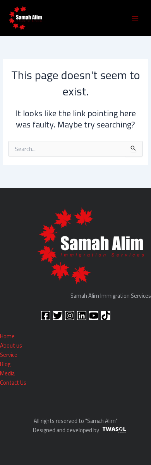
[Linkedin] (81, 315)
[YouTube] (93, 315)
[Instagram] (69, 315)
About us (11, 345)
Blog (5, 364)
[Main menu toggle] (135, 18)
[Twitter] (57, 315)
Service (8, 355)
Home (7, 336)
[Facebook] (45, 315)
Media (7, 373)
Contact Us (13, 382)
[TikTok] (105, 315)
